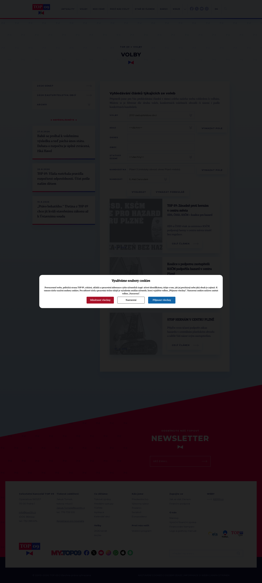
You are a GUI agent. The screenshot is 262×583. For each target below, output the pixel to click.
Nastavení (131, 300)
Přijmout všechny (162, 300)
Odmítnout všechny (100, 300)
